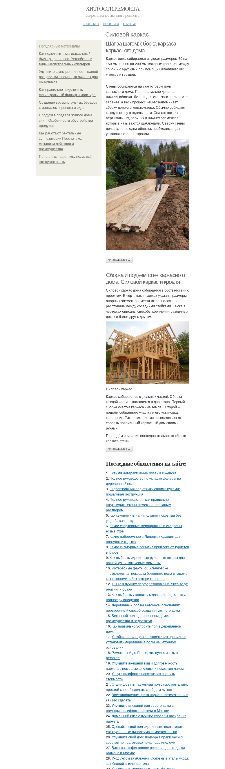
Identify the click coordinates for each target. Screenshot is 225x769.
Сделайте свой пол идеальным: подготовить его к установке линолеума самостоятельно (145, 729)
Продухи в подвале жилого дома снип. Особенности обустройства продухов (66, 120)
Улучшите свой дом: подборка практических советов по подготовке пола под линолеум (144, 739)
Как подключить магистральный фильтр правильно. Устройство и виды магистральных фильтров (65, 59)
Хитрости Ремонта (112, 8)
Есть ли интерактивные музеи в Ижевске (143, 472)
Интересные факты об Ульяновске (140, 568)
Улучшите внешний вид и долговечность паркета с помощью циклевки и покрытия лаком (145, 666)
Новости (111, 23)
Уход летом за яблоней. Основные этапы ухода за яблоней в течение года (147, 761)
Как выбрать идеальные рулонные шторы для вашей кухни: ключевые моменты (145, 560)
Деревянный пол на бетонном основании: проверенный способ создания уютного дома (143, 607)
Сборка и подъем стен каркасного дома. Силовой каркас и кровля (145, 278)
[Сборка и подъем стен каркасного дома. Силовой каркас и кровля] (147, 352)
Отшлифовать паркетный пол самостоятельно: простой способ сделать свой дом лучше (147, 687)
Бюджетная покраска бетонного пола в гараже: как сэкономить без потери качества (147, 576)
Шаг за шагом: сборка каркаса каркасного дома (141, 47)
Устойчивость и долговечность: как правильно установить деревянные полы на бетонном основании (146, 642)
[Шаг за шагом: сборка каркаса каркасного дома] (147, 194)
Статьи (129, 23)
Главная (91, 23)
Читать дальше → (119, 259)
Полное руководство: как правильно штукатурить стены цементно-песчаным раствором (138, 504)
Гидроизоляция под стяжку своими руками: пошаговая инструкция (143, 491)
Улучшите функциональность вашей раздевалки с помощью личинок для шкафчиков (68, 77)
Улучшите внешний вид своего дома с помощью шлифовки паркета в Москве (140, 708)
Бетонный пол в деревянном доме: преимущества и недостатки (137, 618)
